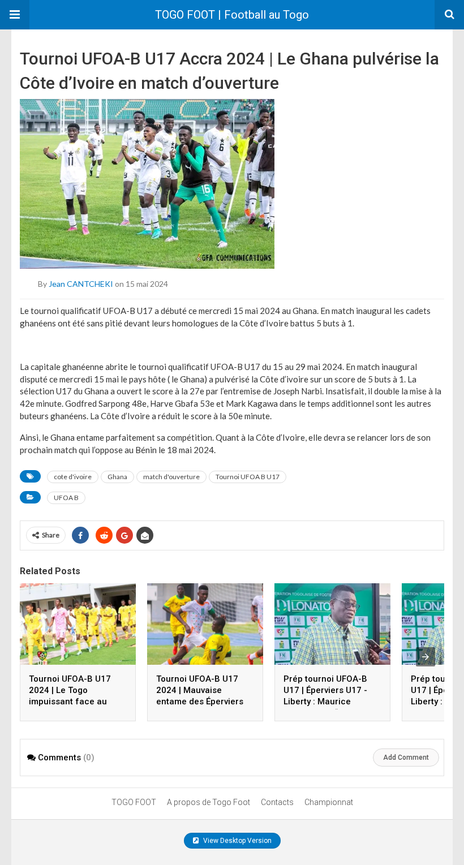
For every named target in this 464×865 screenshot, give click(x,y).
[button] (14, 14)
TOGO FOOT (133, 802)
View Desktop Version (236, 841)
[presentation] (425, 656)
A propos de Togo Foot (208, 802)
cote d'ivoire (73, 476)
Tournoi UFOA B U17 (248, 476)
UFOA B (66, 497)
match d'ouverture (171, 476)
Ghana (117, 476)
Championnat (328, 802)
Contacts (277, 802)
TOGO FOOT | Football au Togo (232, 14)
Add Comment (406, 757)
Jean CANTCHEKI (81, 284)
